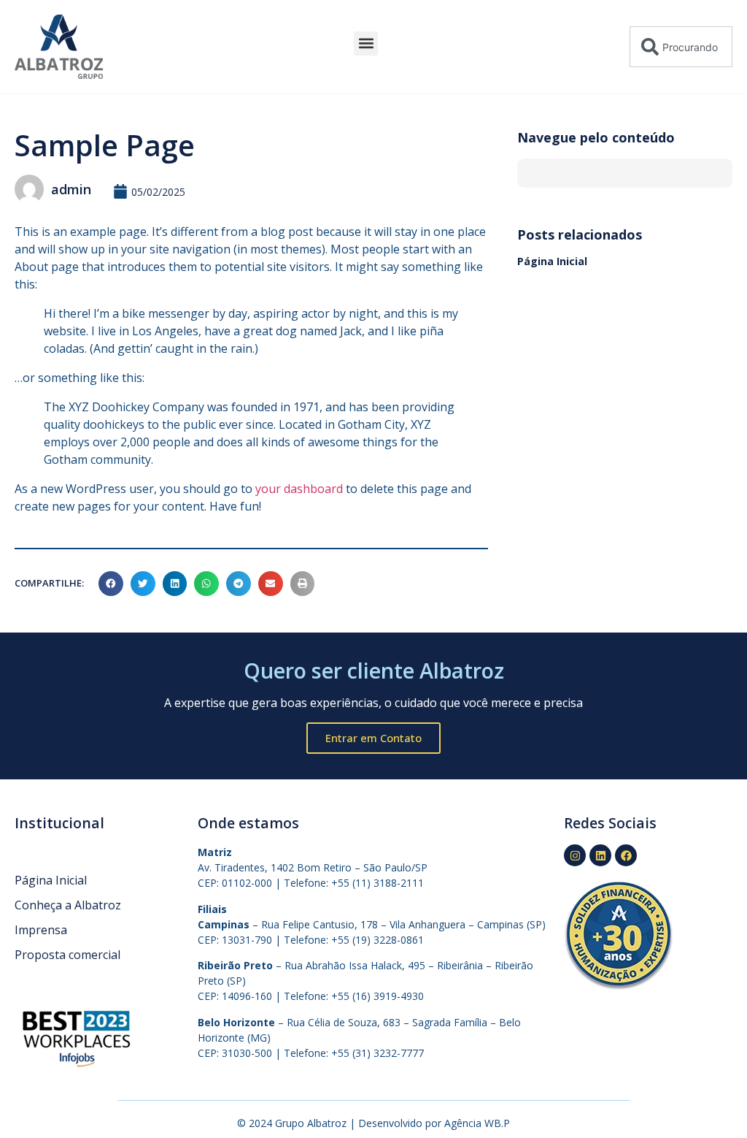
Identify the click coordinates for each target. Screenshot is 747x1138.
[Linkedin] (600, 855)
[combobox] (681, 46)
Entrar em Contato (373, 737)
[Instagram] (575, 855)
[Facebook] (626, 855)
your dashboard (299, 489)
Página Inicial (552, 261)
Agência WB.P (477, 1123)
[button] (366, 43)
